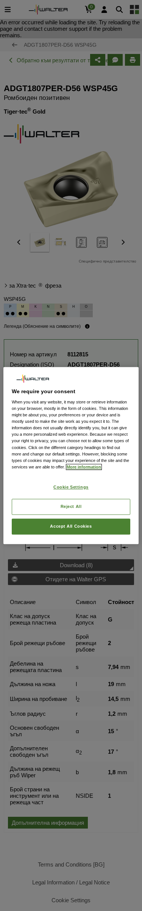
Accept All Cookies (71, 526)
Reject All (71, 506)
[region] (70, 455)
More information (84, 467)
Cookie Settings (71, 487)
